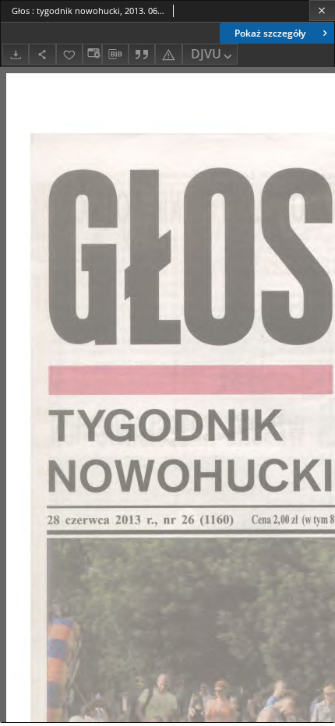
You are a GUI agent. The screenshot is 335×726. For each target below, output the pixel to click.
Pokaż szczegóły (270, 33)
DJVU (206, 53)
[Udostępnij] (42, 54)
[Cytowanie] (142, 54)
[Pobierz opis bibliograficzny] (115, 54)
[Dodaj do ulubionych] (69, 54)
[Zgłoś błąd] (168, 54)
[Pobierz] (15, 54)
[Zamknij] (322, 10)
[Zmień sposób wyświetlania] (92, 54)
